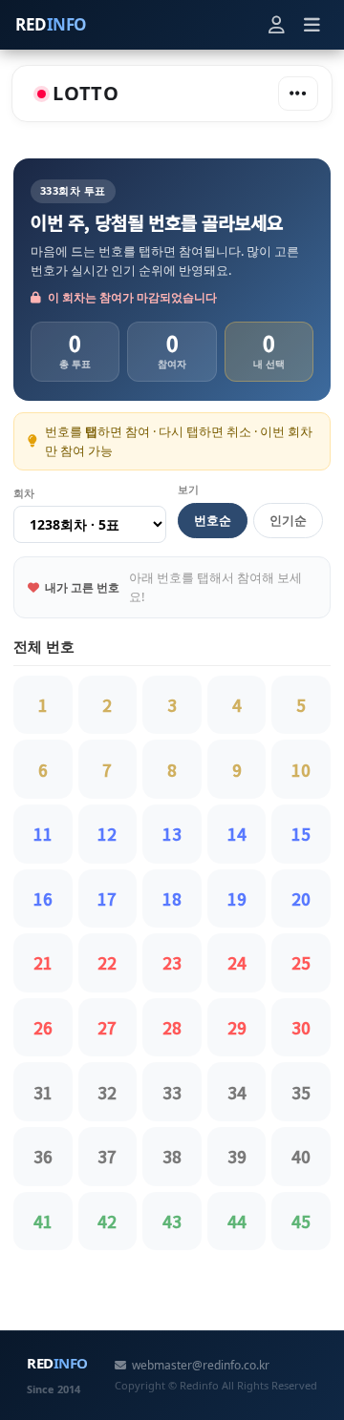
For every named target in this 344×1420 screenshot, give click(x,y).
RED (51, 24)
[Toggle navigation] (298, 93)
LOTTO (86, 93)
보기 (188, 489)
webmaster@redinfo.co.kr (200, 1365)
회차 (23, 493)
